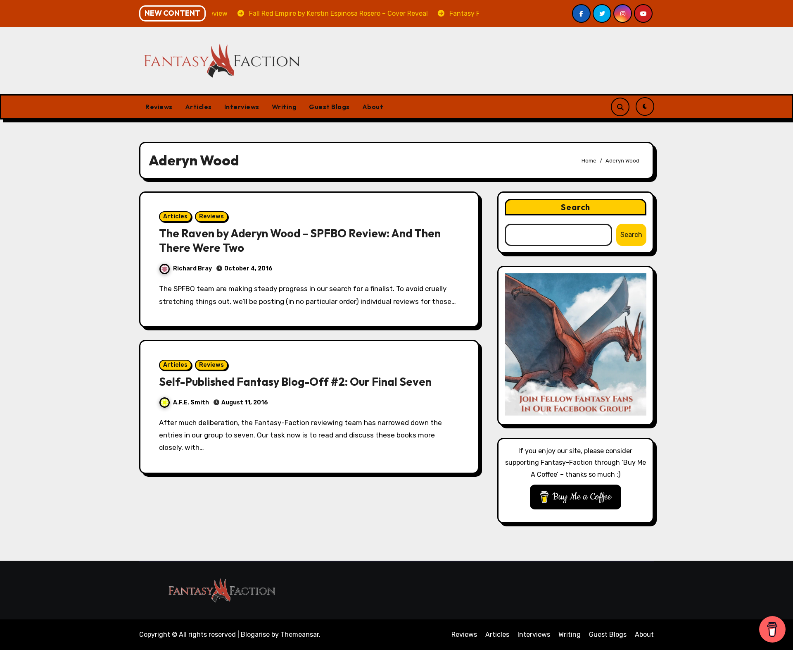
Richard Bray (192, 268)
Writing (284, 107)
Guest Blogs (329, 107)
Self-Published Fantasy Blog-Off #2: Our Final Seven (295, 382)
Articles (198, 107)
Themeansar (299, 634)
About (373, 107)
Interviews (241, 107)
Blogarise (255, 634)
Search (576, 207)
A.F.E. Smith (191, 402)
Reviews (159, 107)
